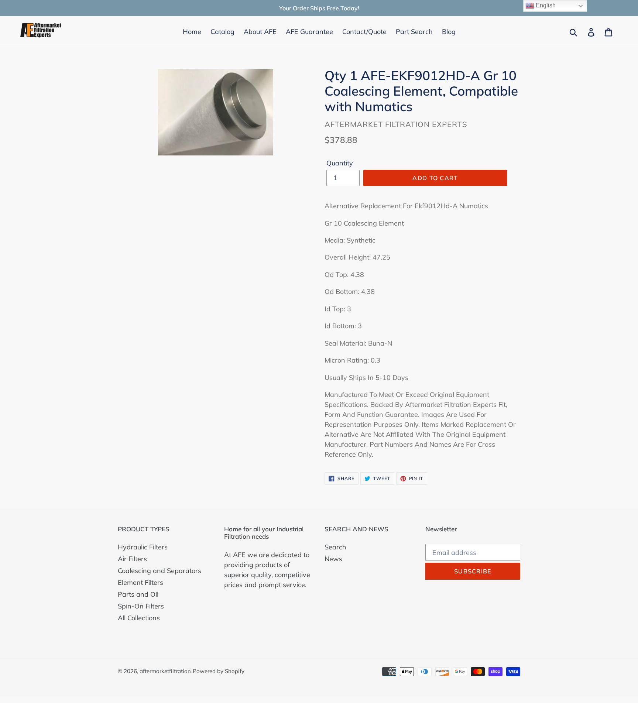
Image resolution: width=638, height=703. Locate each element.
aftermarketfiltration (165, 671)
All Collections (139, 618)
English (545, 5)
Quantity (339, 163)
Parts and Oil (138, 594)
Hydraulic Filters (143, 547)
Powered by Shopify (218, 671)
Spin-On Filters (141, 606)
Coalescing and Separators (159, 570)
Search (335, 547)
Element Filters (140, 582)
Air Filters (132, 559)
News (333, 559)
